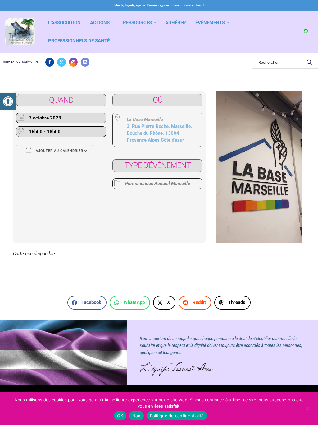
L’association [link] (64, 23)
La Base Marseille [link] (145, 119)
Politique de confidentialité (177, 415)
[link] (8, 101)
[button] (87, 303)
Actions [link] (100, 23)
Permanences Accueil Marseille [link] (157, 183)
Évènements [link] (210, 23)
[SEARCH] (309, 62)
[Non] (307, 409)
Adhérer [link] (175, 23)
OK (120, 415)
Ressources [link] (137, 23)
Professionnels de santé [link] (79, 41)
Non (136, 415)
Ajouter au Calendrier (58, 151)
